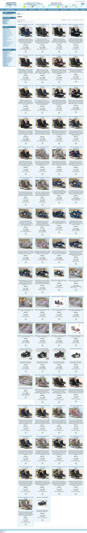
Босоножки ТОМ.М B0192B (59, 208)
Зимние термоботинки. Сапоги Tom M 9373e (26, 498)
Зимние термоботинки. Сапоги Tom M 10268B (59, 117)
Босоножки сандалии (7, 53)
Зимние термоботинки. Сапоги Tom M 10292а (26, 86)
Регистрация (80, 1)
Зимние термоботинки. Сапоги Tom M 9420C (76, 467)
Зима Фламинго (74, 9)
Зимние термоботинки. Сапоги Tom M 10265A (42, 117)
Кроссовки (33, 9)
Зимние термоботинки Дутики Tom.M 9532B (76, 147)
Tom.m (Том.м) (26, 21)
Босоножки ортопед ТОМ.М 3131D (42, 208)
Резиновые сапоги (22, 9)
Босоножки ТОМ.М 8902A (25, 348)
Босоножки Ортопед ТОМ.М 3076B (42, 322)
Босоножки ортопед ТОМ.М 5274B (42, 238)
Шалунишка (5, 22)
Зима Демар (42, 9)
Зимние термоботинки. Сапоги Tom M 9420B (76, 375)
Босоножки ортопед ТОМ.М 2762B (59, 177)
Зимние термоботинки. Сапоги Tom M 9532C (42, 178)
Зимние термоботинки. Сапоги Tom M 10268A (59, 375)
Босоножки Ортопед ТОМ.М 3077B (76, 296)
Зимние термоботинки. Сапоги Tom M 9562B (76, 117)
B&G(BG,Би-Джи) (6, 20)
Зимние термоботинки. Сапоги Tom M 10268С (42, 86)
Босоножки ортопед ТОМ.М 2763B (59, 238)
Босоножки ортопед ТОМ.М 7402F (25, 238)
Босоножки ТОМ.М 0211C (42, 267)
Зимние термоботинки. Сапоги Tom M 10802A (59, 25)
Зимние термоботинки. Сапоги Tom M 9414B (42, 406)
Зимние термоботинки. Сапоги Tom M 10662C (26, 25)
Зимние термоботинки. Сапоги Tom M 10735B (76, 25)
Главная (76, 1)
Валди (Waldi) (5, 23)
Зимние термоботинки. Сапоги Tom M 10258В (42, 375)
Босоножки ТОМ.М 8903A (42, 348)
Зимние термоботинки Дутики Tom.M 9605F (42, 467)
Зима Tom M (64, 9)
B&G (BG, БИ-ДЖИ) (7, 61)
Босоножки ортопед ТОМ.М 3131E (76, 177)
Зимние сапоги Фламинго (8, 59)
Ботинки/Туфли (10, 9)
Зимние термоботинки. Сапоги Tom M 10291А (42, 55)
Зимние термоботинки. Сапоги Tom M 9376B (59, 467)
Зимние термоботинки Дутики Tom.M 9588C (76, 436)
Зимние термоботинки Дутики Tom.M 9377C (25, 467)
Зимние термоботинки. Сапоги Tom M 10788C (26, 55)
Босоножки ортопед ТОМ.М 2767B (76, 238)
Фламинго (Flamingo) (6, 19)
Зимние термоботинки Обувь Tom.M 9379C (26, 436)
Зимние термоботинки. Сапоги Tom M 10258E (26, 117)
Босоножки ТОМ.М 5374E (59, 267)
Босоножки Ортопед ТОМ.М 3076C (59, 322)
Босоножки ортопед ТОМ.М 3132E (76, 208)
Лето (2, 9)
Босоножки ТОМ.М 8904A (59, 348)
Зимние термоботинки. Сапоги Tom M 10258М (59, 55)
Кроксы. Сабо (6, 55)
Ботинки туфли (6, 52)
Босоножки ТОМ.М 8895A (76, 348)
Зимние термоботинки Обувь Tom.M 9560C (59, 406)
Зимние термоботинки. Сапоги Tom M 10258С (59, 86)
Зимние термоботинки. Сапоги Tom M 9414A (26, 147)
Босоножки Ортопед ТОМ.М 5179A (76, 267)
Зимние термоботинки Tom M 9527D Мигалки (25, 178)
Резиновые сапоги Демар (8, 51)
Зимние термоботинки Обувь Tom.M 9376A (59, 436)
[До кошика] (25, 51)
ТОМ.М (4, 21)
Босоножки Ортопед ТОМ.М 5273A (25, 296)
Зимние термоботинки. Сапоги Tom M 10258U (76, 86)
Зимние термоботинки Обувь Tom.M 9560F (76, 406)
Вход (84, 1)
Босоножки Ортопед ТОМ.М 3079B (76, 322)
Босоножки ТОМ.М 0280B (42, 497)
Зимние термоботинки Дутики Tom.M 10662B (42, 25)
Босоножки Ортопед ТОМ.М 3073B (42, 296)
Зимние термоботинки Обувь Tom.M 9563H (42, 436)
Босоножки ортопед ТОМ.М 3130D (25, 208)
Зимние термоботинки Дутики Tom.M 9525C (59, 147)
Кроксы (83, 9)
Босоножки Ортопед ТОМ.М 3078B (25, 322)
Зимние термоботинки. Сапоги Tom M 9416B (26, 406)
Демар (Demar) (6, 62)
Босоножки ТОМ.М (26, 375)
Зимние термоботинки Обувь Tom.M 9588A (42, 147)
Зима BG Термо (53, 9)
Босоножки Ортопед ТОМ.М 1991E (59, 296)
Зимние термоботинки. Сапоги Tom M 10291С (76, 55)
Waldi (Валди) (6, 65)
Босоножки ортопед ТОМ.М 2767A (25, 267)
